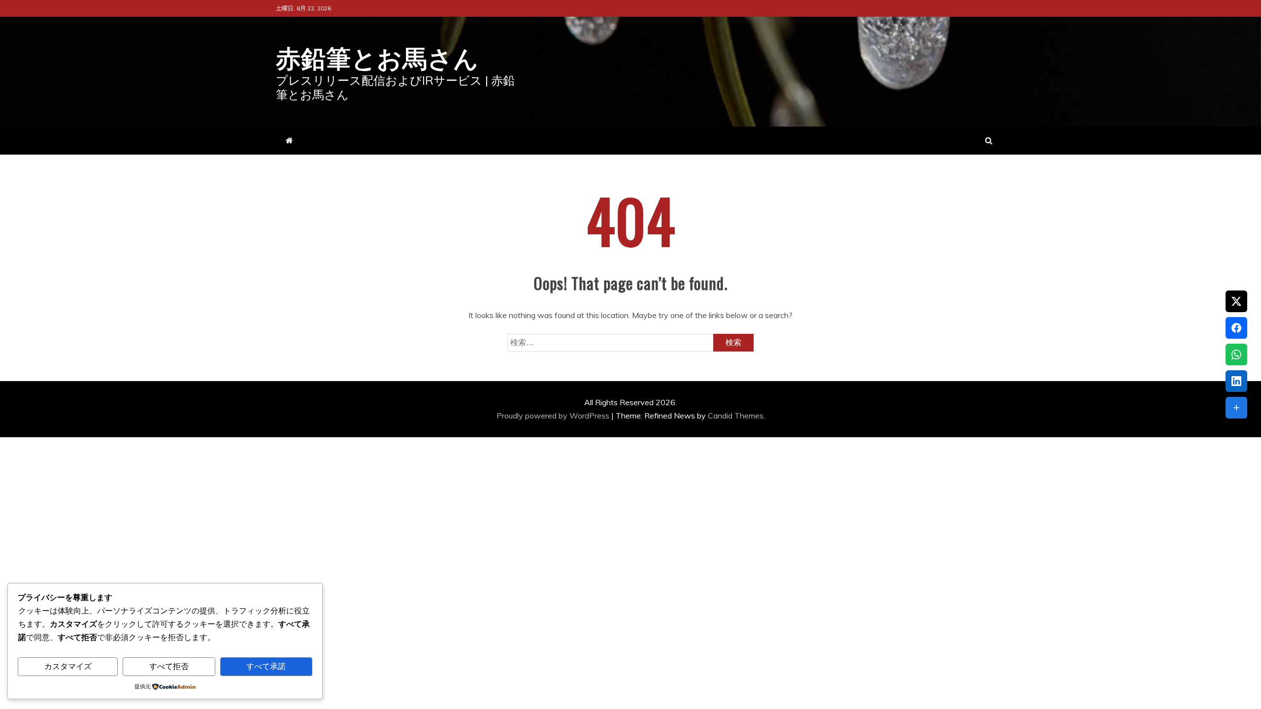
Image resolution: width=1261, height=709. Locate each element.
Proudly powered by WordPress (554, 415)
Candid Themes (735, 415)
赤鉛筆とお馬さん (377, 56)
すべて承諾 (266, 667)
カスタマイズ (68, 667)
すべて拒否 (169, 667)
